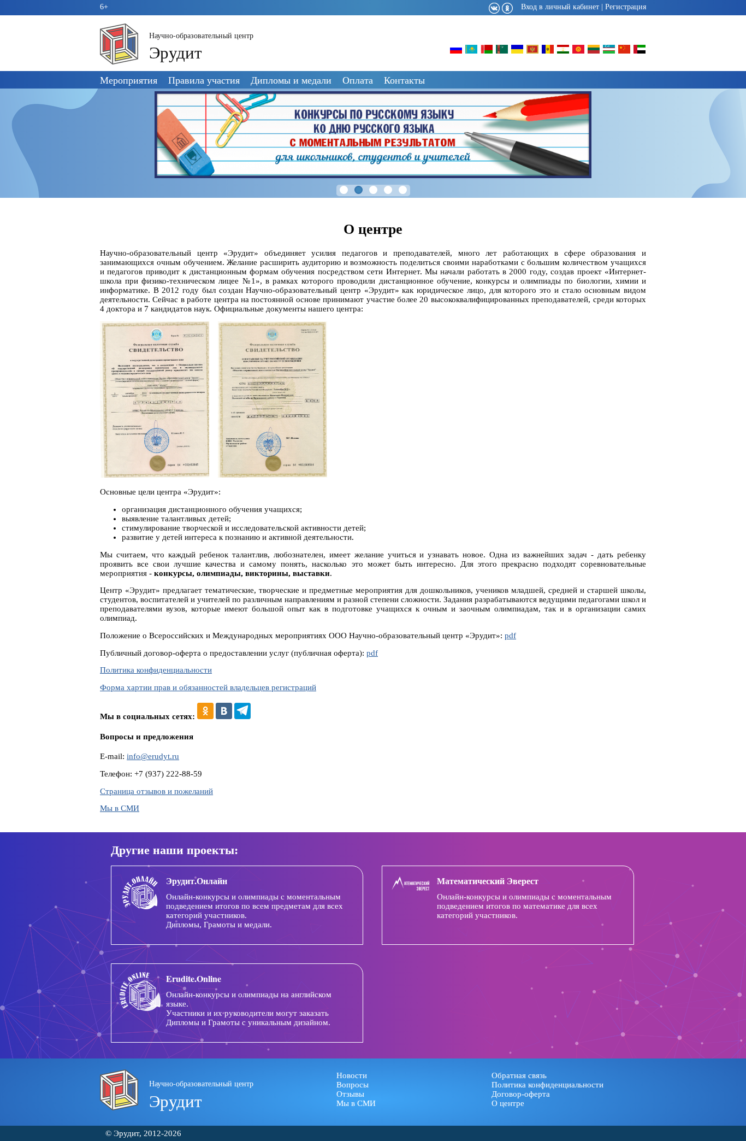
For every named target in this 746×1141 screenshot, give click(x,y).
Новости (351, 1075)
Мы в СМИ (119, 808)
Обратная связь (519, 1075)
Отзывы (350, 1094)
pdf (510, 635)
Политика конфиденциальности (156, 670)
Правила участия (204, 79)
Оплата (357, 79)
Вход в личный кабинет (560, 7)
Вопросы (352, 1084)
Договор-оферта (521, 1094)
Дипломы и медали (291, 79)
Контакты (404, 79)
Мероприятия (128, 79)
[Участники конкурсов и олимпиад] (456, 52)
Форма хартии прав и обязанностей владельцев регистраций (208, 687)
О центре (508, 1103)
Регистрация (625, 7)
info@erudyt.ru (153, 756)
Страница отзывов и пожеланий (156, 791)
